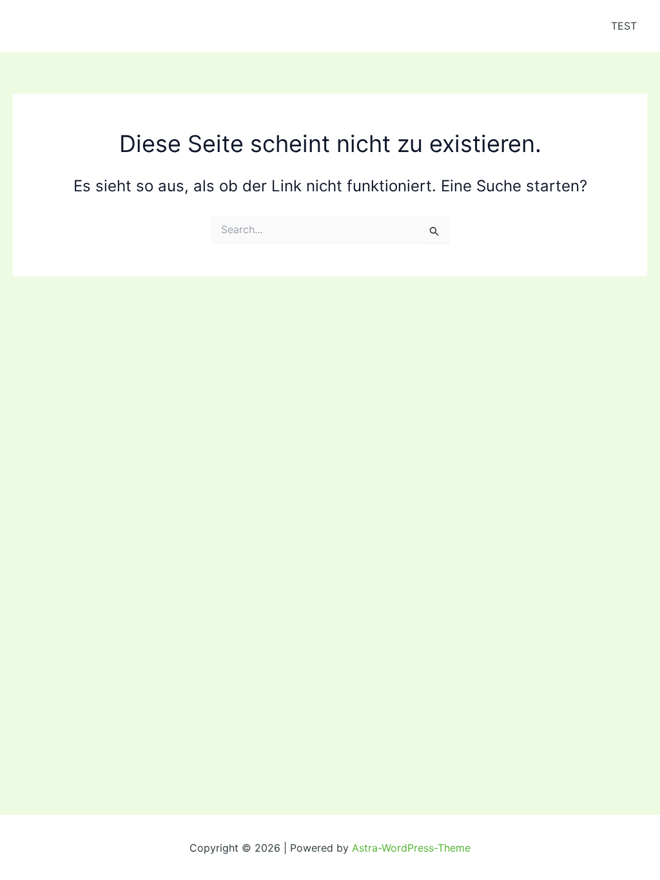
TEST (624, 25)
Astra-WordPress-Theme (411, 847)
